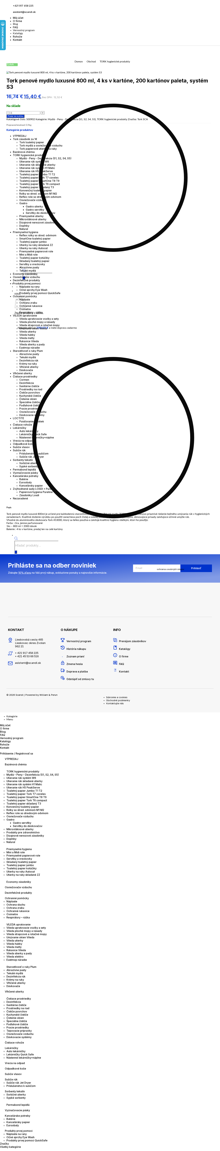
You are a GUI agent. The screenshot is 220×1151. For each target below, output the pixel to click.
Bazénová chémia (24, 152)
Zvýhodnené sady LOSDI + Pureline (34, 488)
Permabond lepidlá (24, 469)
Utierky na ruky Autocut (33, 248)
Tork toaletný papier (31, 142)
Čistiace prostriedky (25, 376)
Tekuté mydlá (27, 270)
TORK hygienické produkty (115, 61)
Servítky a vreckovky (32, 264)
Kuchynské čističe (30, 395)
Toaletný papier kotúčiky (34, 257)
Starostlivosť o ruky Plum (28, 350)
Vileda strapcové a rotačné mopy (39, 325)
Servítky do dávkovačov (40, 212)
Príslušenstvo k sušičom (33, 453)
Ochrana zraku (28, 302)
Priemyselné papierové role (36, 251)
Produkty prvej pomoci (27, 283)
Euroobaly (25, 482)
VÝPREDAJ (19, 135)
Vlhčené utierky (28, 366)
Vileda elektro (15, 956)
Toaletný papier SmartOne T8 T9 (39, 180)
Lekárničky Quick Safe (33, 434)
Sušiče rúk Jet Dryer (31, 456)
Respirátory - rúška (31, 312)
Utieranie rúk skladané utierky (37, 164)
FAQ (15, 27)
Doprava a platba (77, 671)
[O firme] (115, 655)
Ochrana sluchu (15, 904)
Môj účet (18, 17)
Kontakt (17, 39)
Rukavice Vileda (29, 341)
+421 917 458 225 (23, 5)
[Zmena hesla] (63, 663)
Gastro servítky (35, 209)
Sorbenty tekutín (23, 460)
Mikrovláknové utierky (32, 219)
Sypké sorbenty (28, 466)
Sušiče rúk (19, 450)
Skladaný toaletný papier (34, 261)
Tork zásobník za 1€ (25, 139)
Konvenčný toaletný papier (35, 190)
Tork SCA (142, 119)
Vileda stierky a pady (32, 344)
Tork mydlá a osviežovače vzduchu (40, 145)
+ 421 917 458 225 (26, 653)
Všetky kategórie (10, 1146)
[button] (16, 291)
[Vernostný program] (63, 640)
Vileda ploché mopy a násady (37, 322)
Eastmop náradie (29, 347)
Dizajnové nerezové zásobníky (38, 222)
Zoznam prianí (75, 656)
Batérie (23, 479)
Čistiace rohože (22, 424)
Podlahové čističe (30, 405)
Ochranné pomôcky (17, 898)
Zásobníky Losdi (29, 495)
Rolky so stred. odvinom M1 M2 (38, 193)
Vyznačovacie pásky (25, 472)
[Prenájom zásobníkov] (115, 640)
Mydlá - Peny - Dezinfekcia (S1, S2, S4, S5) (72, 119)
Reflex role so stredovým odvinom (40, 196)
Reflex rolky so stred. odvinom (37, 235)
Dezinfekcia (26, 383)
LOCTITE (18, 418)
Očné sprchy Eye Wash (33, 289)
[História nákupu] (63, 648)
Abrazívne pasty (29, 267)
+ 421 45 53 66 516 (27, 656)
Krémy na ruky (28, 363)
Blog (15, 24)
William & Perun (48, 694)
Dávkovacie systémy (31, 415)
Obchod (91, 61)
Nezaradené (20, 498)
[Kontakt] (115, 670)
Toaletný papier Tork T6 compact (39, 184)
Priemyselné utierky (31, 216)
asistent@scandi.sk (24, 11)
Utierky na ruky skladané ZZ (36, 245)
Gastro (23, 203)
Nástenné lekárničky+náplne (36, 437)
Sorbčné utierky (29, 463)
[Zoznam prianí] (63, 655)
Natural (23, 229)
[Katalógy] (115, 648)
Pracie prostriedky (30, 408)
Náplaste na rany (29, 286)
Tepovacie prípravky (19, 1030)
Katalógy (18, 33)
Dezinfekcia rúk (28, 360)
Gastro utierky (34, 206)
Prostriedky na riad (30, 389)
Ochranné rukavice (30, 306)
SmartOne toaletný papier (35, 238)
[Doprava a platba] (63, 670)
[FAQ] (115, 663)
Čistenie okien (28, 399)
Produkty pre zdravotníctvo (23, 832)
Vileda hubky (27, 334)
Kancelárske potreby (25, 476)
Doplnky (24, 225)
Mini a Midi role (28, 254)
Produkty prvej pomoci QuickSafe (39, 293)
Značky (4, 1143)
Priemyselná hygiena (25, 232)
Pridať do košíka (15, 116)
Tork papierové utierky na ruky (38, 148)
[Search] (15, 552)
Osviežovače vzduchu (32, 200)
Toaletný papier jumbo (33, 241)
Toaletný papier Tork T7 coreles (38, 177)
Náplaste (11, 901)
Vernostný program (24, 30)
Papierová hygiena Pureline (36, 492)
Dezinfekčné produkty (26, 280)
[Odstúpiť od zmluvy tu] (63, 678)
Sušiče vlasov (21, 447)
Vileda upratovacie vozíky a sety (39, 318)
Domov (79, 61)
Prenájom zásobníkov (132, 641)
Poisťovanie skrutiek (31, 421)
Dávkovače (26, 370)
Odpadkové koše (23, 443)
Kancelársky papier (31, 485)
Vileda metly (26, 338)
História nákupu (76, 648)
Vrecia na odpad (23, 440)
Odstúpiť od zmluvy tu (80, 679)
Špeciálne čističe (29, 402)
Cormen (24, 379)
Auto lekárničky (28, 431)
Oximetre (25, 309)
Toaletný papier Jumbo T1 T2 (37, 174)
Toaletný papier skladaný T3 (36, 187)
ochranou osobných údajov (170, 569)
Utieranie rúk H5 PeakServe (36, 171)
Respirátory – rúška (18, 917)
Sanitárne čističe (29, 386)
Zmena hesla (75, 664)
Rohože (17, 36)
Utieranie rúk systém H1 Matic (37, 168)
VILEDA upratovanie (25, 315)
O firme (17, 21)
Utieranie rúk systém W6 (34, 161)
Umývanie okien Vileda (33, 328)
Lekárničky (19, 427)
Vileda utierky (27, 331)
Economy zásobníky (25, 273)
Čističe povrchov (29, 392)
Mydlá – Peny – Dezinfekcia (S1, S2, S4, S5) (32, 774)
